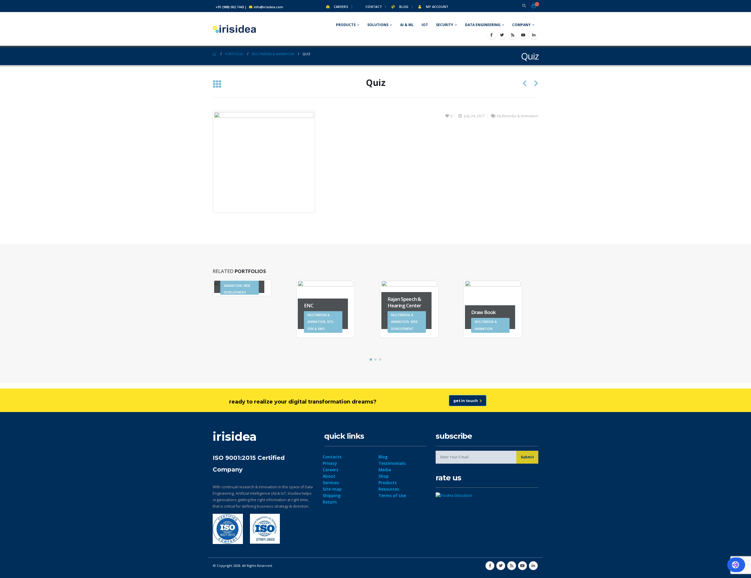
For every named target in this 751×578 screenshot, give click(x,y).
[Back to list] (217, 84)
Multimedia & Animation (517, 115)
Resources (388, 489)
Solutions (377, 24)
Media (384, 469)
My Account (436, 6)
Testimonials (391, 463)
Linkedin (533, 565)
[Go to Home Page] (215, 54)
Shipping (332, 495)
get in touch (466, 401)
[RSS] (512, 34)
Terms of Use (392, 495)
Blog (403, 6)
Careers (340, 6)
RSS (511, 565)
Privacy (330, 463)
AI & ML (407, 24)
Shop (383, 476)
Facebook (490, 565)
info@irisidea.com (268, 7)
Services (331, 482)
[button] (370, 359)
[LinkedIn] (533, 34)
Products (346, 24)
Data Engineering (482, 24)
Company (521, 24)
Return (330, 502)
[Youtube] (523, 34)
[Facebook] (491, 34)
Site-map (332, 489)
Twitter (500, 565)
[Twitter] (502, 34)
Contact (373, 6)
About (329, 476)
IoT (425, 24)
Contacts (332, 457)
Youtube (522, 565)
